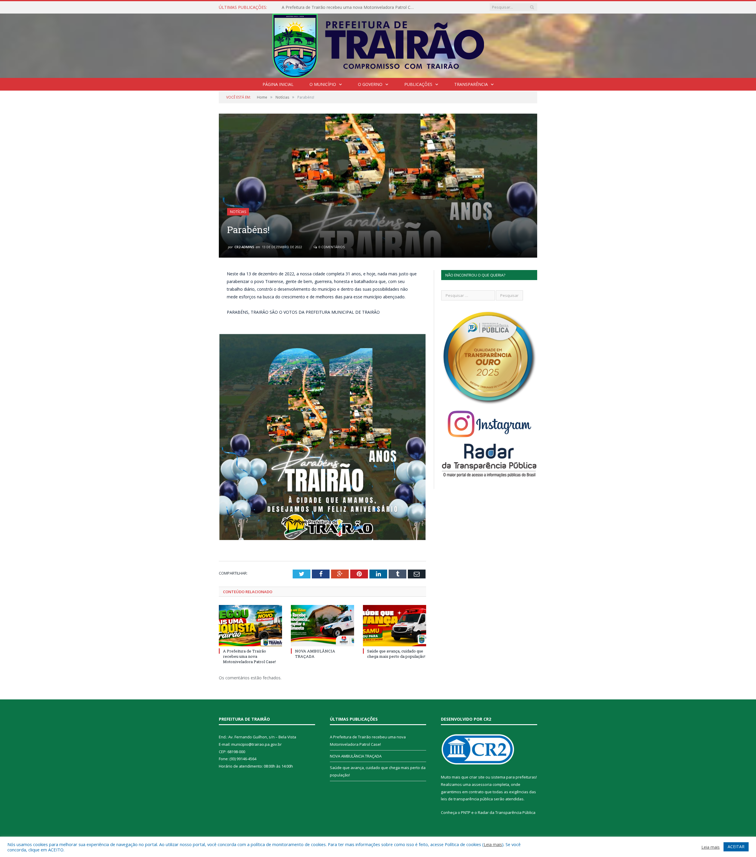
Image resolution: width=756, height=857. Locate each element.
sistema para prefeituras (513, 777)
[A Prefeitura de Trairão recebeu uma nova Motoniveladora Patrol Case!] (250, 625)
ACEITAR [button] (736, 846)
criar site (477, 777)
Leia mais (493, 844)
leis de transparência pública (467, 799)
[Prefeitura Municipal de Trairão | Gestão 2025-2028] (378, 44)
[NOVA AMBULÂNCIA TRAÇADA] (322, 625)
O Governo (370, 84)
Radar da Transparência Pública (506, 812)
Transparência (471, 84)
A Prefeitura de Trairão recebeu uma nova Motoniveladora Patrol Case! (249, 656)
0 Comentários (331, 247)
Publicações (418, 84)
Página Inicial (278, 84)
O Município (322, 84)
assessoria (482, 784)
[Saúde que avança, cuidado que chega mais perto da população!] (394, 625)
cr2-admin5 (244, 247)
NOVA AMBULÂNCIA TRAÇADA (312, 7)
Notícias (238, 211)
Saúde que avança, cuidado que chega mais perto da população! (396, 653)
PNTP (465, 812)
